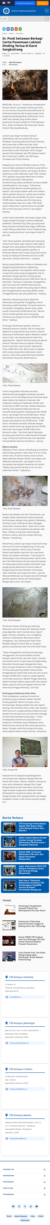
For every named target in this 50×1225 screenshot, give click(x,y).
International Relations (25, 3)
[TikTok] (31, 1206)
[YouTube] (36, 1206)
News (11, 33)
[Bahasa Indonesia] (3, 2)
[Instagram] (19, 1206)
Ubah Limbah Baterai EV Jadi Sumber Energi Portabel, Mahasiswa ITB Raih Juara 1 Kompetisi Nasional (32, 841)
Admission (42, 3)
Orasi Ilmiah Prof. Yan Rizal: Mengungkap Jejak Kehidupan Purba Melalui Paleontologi (32, 956)
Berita (9, 1216)
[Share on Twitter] (4, 29)
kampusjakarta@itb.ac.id (18, 1138)
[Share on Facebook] (8, 29)
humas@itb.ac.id (15, 997)
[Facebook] (13, 1206)
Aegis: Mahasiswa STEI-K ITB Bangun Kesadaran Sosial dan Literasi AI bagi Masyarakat (32, 870)
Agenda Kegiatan (21, 1216)
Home (4, 33)
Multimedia (25, 1220)
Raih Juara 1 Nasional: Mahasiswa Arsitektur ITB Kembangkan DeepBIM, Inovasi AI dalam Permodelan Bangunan (31, 885)
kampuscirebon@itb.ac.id (18, 1089)
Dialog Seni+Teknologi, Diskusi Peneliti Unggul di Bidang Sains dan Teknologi (31, 923)
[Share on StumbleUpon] (16, 29)
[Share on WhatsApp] (20, 29)
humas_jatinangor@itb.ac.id (19, 1043)
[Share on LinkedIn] (12, 29)
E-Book (40, 1216)
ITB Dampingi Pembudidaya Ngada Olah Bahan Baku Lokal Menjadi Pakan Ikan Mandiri (32, 827)
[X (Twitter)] (25, 1206)
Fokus (33, 1216)
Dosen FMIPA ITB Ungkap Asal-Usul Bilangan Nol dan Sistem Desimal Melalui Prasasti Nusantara (31, 940)
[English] (8, 2)
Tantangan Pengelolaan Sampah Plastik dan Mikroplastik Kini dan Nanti (32, 908)
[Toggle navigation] (47, 19)
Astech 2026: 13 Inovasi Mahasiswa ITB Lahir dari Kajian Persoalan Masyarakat (31, 855)
